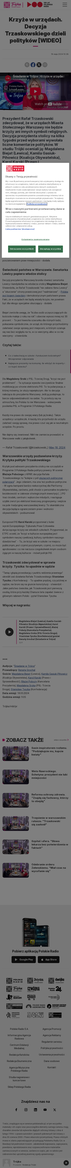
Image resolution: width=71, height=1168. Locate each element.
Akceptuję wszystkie (50, 249)
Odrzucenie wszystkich (22, 249)
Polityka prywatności (37, 204)
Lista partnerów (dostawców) (20, 229)
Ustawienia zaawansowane (35, 239)
